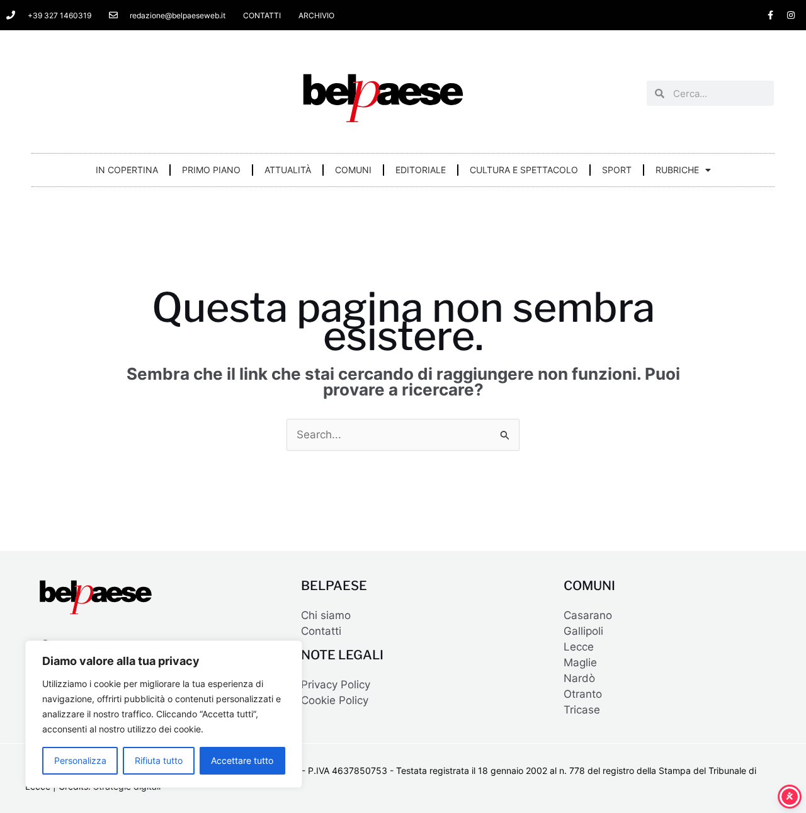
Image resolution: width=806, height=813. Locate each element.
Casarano (588, 615)
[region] (163, 714)
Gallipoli (583, 631)
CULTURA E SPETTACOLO (524, 169)
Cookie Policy (334, 700)
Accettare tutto (242, 760)
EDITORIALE (420, 169)
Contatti (321, 631)
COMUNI (353, 169)
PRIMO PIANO (211, 169)
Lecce (579, 646)
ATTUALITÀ (287, 169)
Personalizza (80, 760)
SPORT (617, 169)
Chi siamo (326, 615)
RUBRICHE (677, 169)
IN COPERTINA (127, 169)
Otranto (583, 694)
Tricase (582, 709)
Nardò (579, 678)
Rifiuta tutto (159, 760)
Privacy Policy (335, 684)
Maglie (580, 662)
